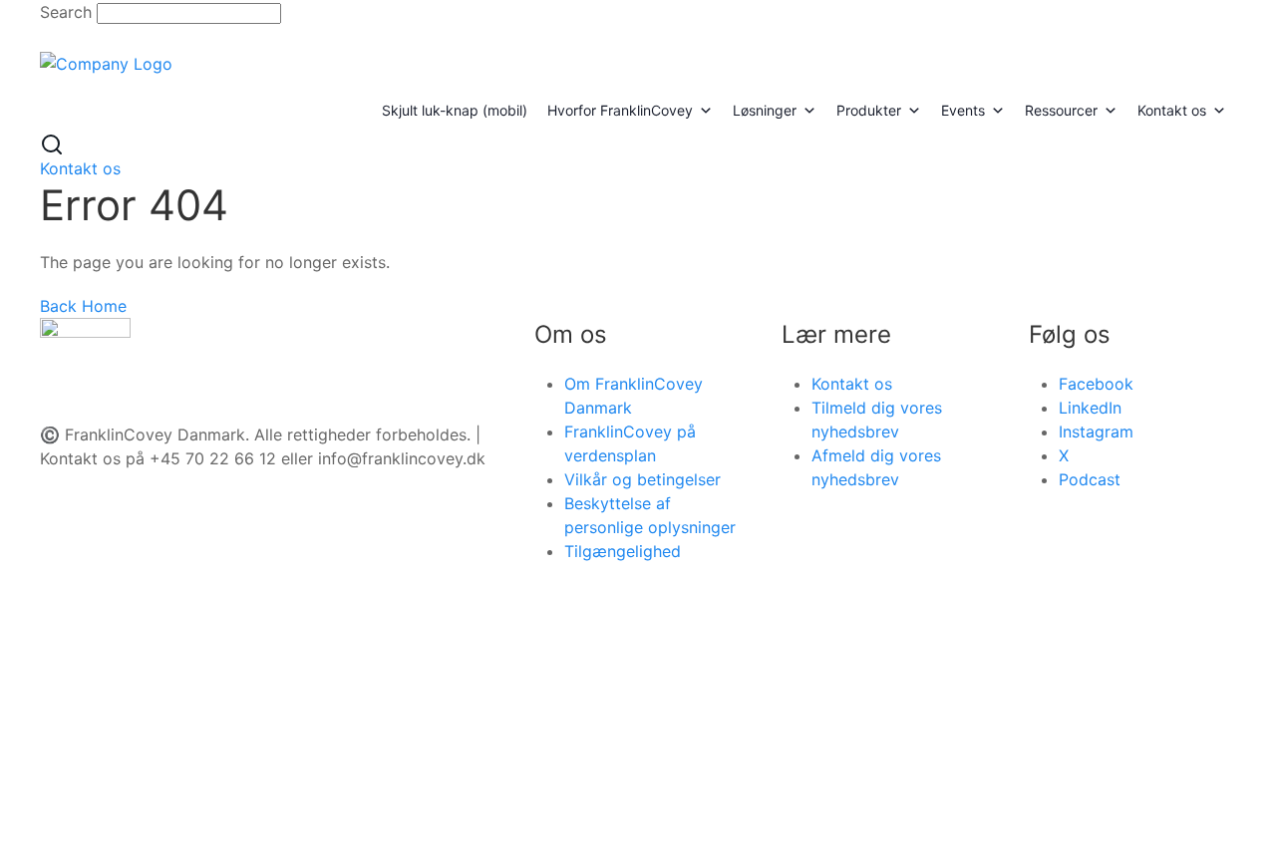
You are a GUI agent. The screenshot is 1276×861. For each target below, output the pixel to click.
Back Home (83, 306)
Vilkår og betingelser (642, 479)
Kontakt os (1171, 110)
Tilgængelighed (622, 551)
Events (963, 110)
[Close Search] (52, 36)
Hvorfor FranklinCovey (620, 110)
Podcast (1089, 479)
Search (66, 12)
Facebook (1096, 384)
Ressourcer (1061, 110)
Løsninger (765, 110)
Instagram (1096, 431)
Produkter (868, 110)
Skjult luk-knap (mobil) (454, 110)
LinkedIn (1090, 408)
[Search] (52, 142)
